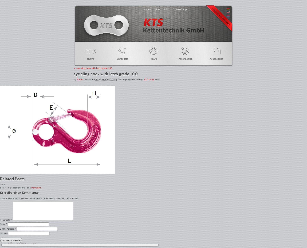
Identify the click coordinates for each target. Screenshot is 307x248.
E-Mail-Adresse (8, 229)
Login (33, 243)
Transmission (185, 58)
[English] (228, 12)
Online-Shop (180, 9)
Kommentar (6, 220)
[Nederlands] (228, 16)
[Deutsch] (228, 8)
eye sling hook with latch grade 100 (93, 68)
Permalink (36, 187)
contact (147, 9)
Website (4, 233)
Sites (157, 9)
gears (154, 58)
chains (90, 58)
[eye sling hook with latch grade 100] (57, 173)
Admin (80, 79)
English (143, 29)
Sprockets (122, 58)
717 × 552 (149, 79)
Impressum (21, 243)
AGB (166, 9)
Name (3, 224)
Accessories (216, 58)
